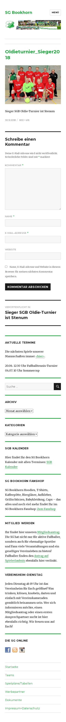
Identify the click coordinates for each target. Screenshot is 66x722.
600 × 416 (24, 120)
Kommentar (14, 165)
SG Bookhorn (18, 12)
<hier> (40, 356)
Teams (9, 675)
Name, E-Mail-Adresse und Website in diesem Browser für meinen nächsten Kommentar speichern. (32, 272)
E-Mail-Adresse (17, 233)
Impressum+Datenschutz (22, 708)
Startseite (11, 667)
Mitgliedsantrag (48, 532)
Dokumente (13, 700)
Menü (55, 12)
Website (10, 249)
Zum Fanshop (46, 509)
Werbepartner (15, 691)
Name (10, 216)
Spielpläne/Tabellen (18, 683)
